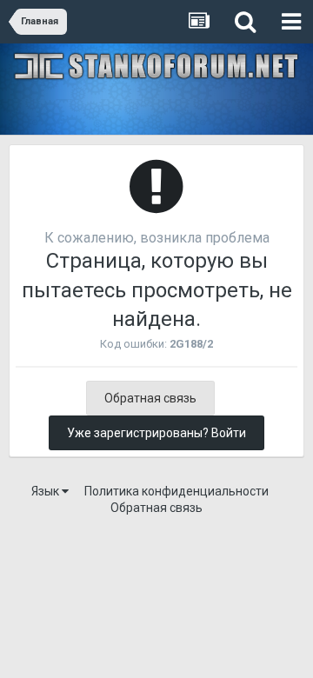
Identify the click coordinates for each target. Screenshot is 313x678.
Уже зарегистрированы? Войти (156, 433)
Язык (46, 491)
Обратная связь (150, 398)
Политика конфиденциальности (176, 491)
